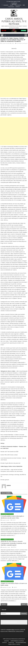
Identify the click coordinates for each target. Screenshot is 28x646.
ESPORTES (14, 4)
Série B (11, 5)
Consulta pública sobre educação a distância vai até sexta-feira (12, 517)
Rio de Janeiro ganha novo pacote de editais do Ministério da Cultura (4, 604)
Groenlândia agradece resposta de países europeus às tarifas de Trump (24, 604)
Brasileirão (6, 5)
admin (12, 43)
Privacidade (11, 6)
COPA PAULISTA (18, 5)
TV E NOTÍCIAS (14, 3)
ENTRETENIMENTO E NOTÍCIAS (7, 514)
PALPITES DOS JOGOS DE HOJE (16, 631)
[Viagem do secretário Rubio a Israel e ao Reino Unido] (14, 571)
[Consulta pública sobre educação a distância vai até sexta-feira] (14, 504)
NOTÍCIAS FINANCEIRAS (21, 642)
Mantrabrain (22, 638)
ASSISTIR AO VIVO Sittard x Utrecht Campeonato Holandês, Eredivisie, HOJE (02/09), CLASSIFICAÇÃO (13, 543)
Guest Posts (11, 642)
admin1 (13, 520)
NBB (24, 5)
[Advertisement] (14, 83)
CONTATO (18, 6)
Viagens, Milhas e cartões (14, 644)
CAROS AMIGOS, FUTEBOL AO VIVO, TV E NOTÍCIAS (14, 21)
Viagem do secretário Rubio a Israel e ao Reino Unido (14, 584)
